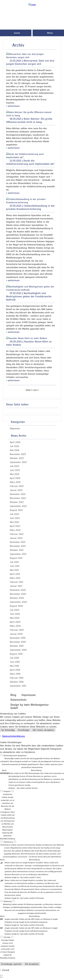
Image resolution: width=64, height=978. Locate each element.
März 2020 (15, 625)
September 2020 (18, 602)
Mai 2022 (14, 522)
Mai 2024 (14, 450)
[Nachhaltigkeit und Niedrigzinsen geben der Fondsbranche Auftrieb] (30, 289)
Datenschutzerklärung (13, 736)
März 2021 (15, 578)
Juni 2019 (15, 661)
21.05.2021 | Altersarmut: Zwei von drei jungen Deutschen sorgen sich (30, 62)
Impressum (28, 695)
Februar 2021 (16, 582)
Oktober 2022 (17, 502)
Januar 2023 (16, 490)
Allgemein (15, 428)
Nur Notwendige (8, 730)
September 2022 (18, 506)
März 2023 (15, 482)
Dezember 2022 (18, 494)
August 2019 (16, 653)
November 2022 (18, 498)
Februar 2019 (16, 677)
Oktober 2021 (16, 550)
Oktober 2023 (17, 458)
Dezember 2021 (17, 542)
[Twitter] (32, 27)
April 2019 (15, 669)
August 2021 (16, 558)
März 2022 (15, 530)
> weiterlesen (13, 106)
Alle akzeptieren (32, 964)
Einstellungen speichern (11, 964)
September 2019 (18, 649)
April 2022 (15, 526)
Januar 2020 (16, 633)
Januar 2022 (16, 538)
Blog (13, 695)
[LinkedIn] (32, 22)
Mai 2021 (14, 570)
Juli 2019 (14, 657)
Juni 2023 (15, 470)
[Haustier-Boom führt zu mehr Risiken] (26, 338)
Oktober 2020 (17, 598)
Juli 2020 (14, 610)
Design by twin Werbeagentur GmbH (29, 706)
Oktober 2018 (17, 681)
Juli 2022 (14, 514)
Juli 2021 (14, 562)
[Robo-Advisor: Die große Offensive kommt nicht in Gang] (30, 115)
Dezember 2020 (18, 590)
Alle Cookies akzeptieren (43, 730)
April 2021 (15, 574)
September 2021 (18, 554)
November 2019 (18, 641)
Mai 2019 (14, 665)
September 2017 (18, 685)
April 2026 (15, 442)
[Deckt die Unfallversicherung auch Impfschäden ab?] (30, 157)
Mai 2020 (14, 618)
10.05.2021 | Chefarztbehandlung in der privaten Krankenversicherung (30, 207)
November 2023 (18, 454)
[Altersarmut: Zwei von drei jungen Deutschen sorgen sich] (30, 57)
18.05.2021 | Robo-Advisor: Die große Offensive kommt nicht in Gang (29, 120)
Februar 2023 (17, 486)
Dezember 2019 (17, 637)
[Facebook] (32, 13)
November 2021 (18, 546)
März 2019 (15, 673)
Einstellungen (23, 730)
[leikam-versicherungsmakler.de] (32, 4)
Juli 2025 (14, 446)
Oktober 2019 (17, 645)
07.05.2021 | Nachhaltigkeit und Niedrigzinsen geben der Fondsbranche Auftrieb (28, 296)
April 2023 (15, 478)
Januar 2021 (16, 586)
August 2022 (16, 510)
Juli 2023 (14, 466)
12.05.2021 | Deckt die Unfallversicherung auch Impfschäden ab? (30, 162)
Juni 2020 (15, 614)
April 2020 (15, 621)
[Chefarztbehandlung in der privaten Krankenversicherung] (30, 202)
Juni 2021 (14, 566)
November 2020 (18, 594)
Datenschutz (18, 700)
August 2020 (16, 606)
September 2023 (18, 462)
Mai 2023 (14, 474)
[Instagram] (32, 17)
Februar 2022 (17, 534)
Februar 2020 (17, 629)
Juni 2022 (15, 518)
